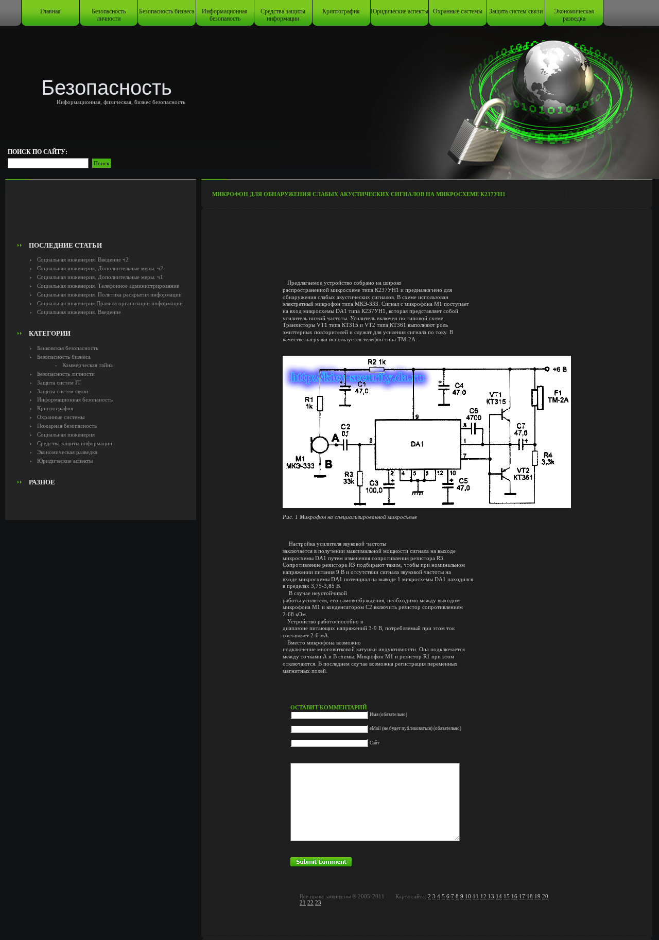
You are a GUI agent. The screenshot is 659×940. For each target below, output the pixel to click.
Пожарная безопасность (67, 426)
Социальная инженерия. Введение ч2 (83, 259)
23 (318, 902)
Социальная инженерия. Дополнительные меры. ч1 (100, 277)
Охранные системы (457, 11)
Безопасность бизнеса (166, 11)
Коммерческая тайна (87, 365)
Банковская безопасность (67, 348)
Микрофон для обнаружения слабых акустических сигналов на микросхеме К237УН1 (359, 194)
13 (491, 896)
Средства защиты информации (283, 15)
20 (545, 896)
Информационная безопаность (225, 15)
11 (476, 896)
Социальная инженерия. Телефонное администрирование (108, 286)
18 (530, 896)
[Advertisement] (101, 214)
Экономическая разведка (574, 15)
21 (303, 902)
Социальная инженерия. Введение (79, 312)
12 (483, 896)
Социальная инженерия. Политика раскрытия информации (109, 294)
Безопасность (106, 87)
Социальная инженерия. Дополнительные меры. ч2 (100, 268)
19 (537, 896)
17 (522, 896)
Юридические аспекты (399, 11)
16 (514, 896)
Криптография (341, 11)
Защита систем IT (59, 382)
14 (499, 896)
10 (468, 896)
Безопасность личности (109, 15)
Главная (50, 11)
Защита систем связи (516, 11)
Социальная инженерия (66, 434)
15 (507, 896)
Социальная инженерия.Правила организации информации (110, 303)
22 (310, 902)
